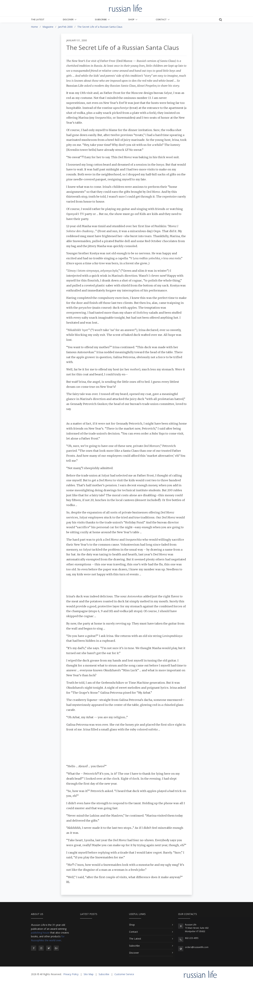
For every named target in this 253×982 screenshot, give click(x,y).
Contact (161, 19)
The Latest (37, 19)
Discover (68, 19)
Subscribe (101, 19)
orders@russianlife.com (196, 947)
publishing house (40, 932)
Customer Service (124, 974)
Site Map (88, 974)
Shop (131, 19)
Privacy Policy (70, 974)
